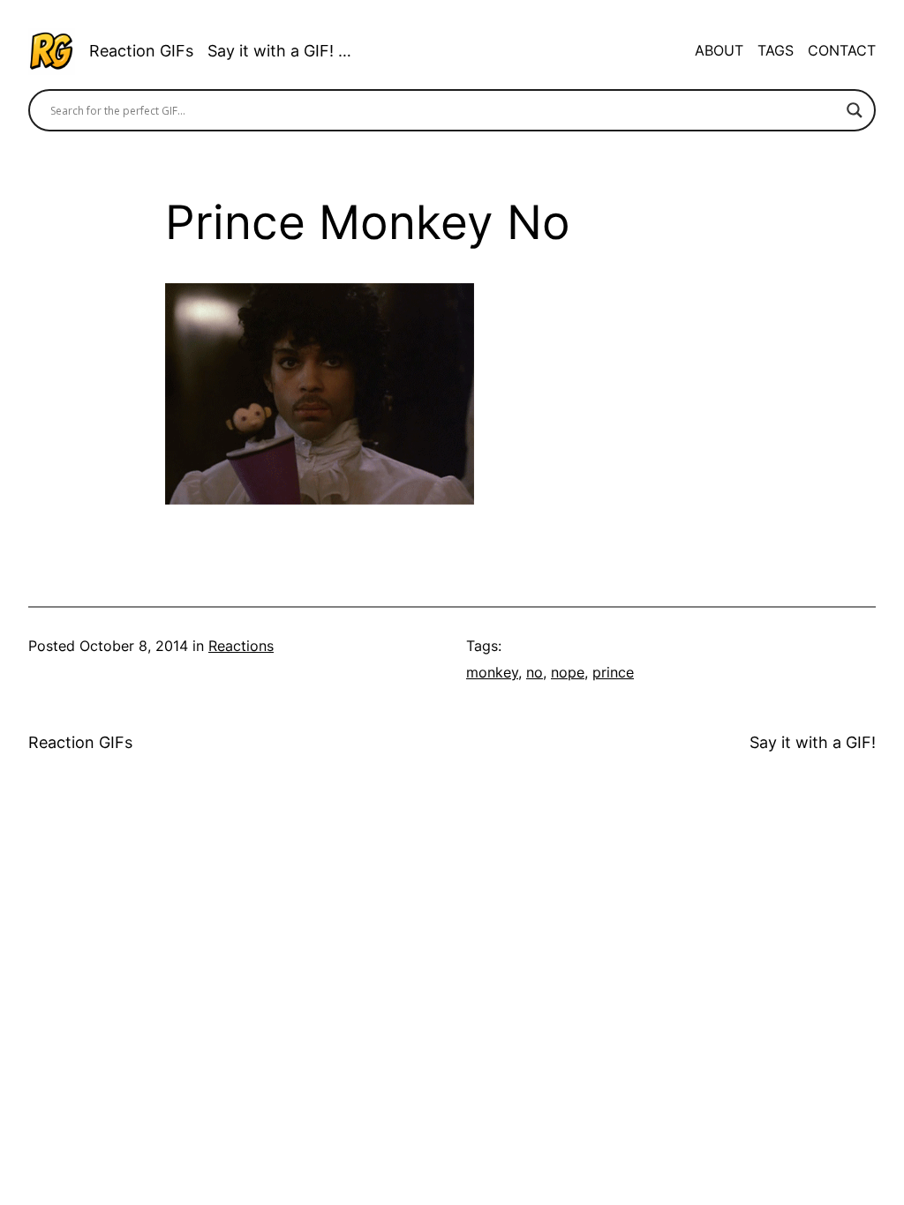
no (534, 672)
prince (613, 672)
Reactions (241, 646)
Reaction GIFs (141, 50)
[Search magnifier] (854, 110)
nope (567, 672)
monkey (492, 672)
